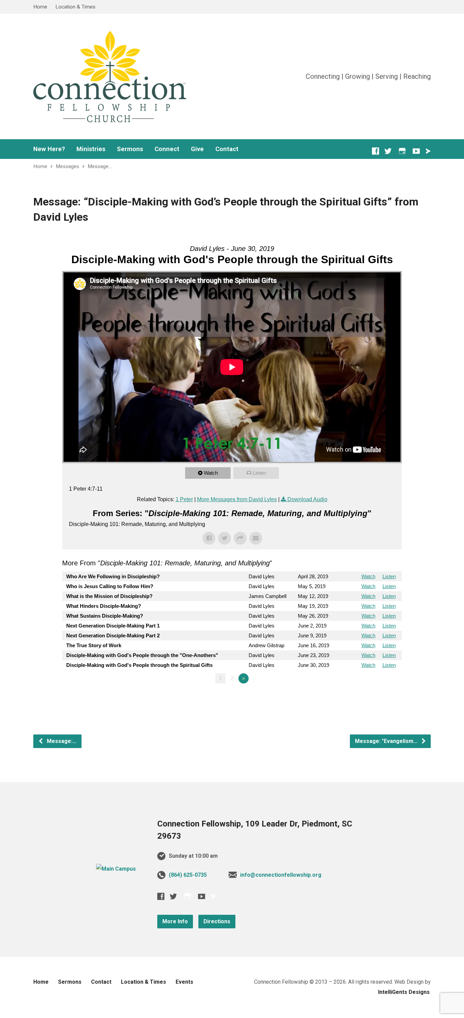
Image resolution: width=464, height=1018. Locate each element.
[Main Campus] (116, 869)
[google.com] (402, 151)
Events (184, 982)
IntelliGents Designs (404, 992)
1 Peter (184, 499)
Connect (167, 149)
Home (40, 7)
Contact (226, 149)
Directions (216, 921)
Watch (211, 473)
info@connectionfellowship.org (280, 875)
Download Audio (307, 499)
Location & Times (75, 7)
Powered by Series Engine (377, 697)
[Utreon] (428, 151)
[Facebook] (375, 150)
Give (197, 149)
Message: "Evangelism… (387, 741)
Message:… (100, 166)
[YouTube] (416, 150)
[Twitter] (388, 150)
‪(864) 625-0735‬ (188, 875)
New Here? (49, 149)
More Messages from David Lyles (237, 499)
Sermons (130, 149)
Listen (259, 473)
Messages (67, 166)
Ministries (90, 149)
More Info (175, 921)
